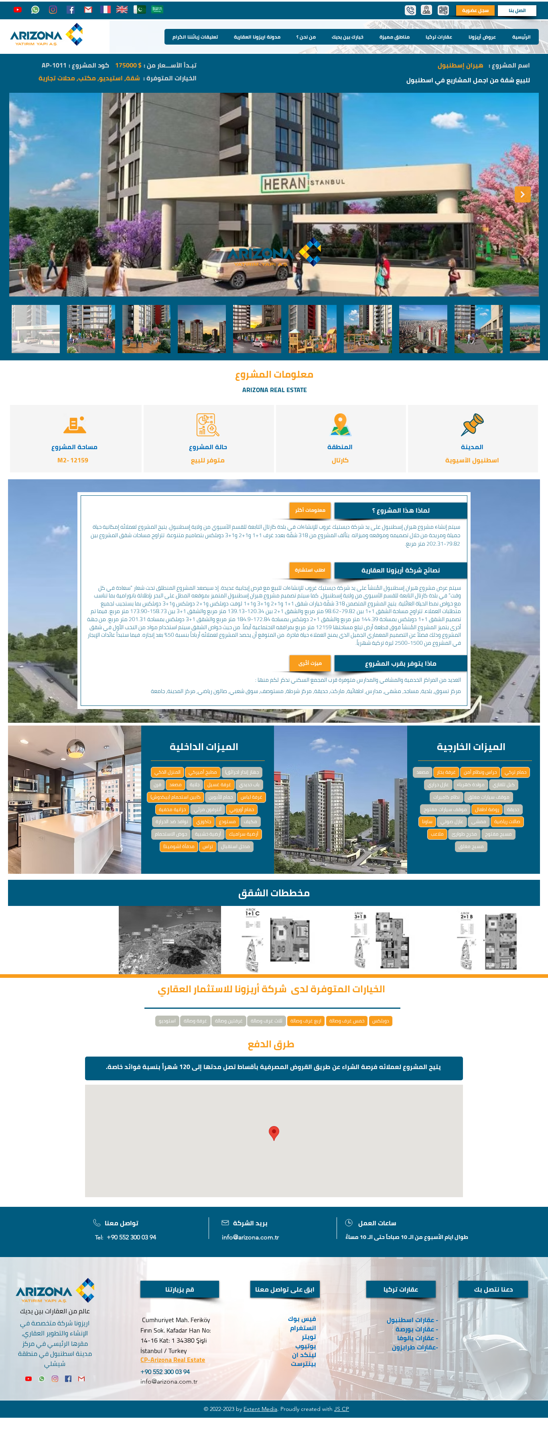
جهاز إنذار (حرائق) (242, 772)
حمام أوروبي (241, 809)
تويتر (309, 1337)
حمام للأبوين (221, 796)
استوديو (167, 1020)
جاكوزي (203, 821)
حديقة (513, 809)
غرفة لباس (251, 796)
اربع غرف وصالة (305, 1020)
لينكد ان (304, 1355)
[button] (401, 511)
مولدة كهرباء (471, 784)
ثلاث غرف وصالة (266, 1020)
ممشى (478, 821)
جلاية (194, 784)
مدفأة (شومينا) (179, 846)
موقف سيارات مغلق (488, 796)
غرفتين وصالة (229, 1020)
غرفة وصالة (195, 1020)
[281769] (88, 10)
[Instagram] (53, 10)
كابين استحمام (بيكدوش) (175, 796)
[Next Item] (523, 194)
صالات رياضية (507, 821)
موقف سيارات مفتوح (445, 809)
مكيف (250, 821)
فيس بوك (302, 1318)
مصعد (175, 784)
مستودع (227, 821)
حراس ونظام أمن (480, 772)
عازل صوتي (451, 821)
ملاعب (437, 833)
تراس (208, 846)
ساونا (427, 821)
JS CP (341, 1409)
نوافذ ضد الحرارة (172, 821)
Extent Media (260, 1409)
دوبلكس (380, 1020)
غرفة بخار (446, 772)
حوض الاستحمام (171, 833)
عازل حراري (438, 784)
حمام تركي (515, 772)
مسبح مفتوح (498, 833)
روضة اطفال (487, 809)
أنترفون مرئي (207, 809)
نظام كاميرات (446, 796)
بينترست (302, 1363)
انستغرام (303, 1328)
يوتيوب (305, 1346)
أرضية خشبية (208, 833)
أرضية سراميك (243, 833)
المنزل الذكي (167, 772)
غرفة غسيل (219, 784)
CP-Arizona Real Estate (172, 1359)
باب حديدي (249, 784)
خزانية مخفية (172, 809)
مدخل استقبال (235, 846)
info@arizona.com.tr (250, 1237)
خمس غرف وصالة (346, 1020)
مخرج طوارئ (464, 833)
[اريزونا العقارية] (35, 10)
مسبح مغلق (471, 846)
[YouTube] (18, 10)
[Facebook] (71, 10)
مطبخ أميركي (203, 772)
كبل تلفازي (504, 784)
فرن (157, 784)
